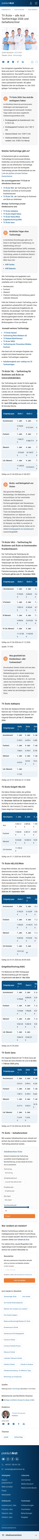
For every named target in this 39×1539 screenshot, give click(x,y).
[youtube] (3, 1459)
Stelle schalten (7, 1487)
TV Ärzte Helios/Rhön (11, 217)
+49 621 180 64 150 (12, 1465)
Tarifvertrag (8, 1169)
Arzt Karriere (25, 1480)
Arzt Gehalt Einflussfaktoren (13, 1303)
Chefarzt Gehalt (9, 1364)
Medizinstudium (27, 1484)
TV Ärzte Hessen (10, 333)
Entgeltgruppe (8, 1187)
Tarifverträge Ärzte (10, 1296)
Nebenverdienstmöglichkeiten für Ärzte (17, 1321)
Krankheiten (25, 1509)
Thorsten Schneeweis (18, 1413)
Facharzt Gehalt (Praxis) (12, 1346)
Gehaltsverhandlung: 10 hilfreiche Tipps (17, 1370)
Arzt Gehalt (26, 1296)
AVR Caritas (9, 265)
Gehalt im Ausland (27, 1364)
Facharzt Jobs (7, 1509)
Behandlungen (26, 1513)
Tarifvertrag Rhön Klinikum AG (15, 336)
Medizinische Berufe (29, 1488)
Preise (4, 1491)
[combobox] (10, 1173)
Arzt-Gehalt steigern (11, 1315)
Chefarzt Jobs (7, 1517)
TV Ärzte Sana (9, 222)
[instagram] (8, 1459)
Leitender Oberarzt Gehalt (13, 1358)
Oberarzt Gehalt (9, 1352)
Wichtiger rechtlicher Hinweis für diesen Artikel (18, 1400)
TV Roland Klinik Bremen (13, 338)
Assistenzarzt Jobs (9, 1505)
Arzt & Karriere (19, 9)
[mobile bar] (36, 3)
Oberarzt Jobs (7, 1513)
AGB (15, 1274)
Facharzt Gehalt (9, 1340)
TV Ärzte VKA (8, 188)
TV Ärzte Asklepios (10, 211)
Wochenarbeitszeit (10, 1205)
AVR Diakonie (10, 268)
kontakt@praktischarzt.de (14, 1469)
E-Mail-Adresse (9, 1266)
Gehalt (10, 55)
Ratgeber (24, 1517)
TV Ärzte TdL (8, 196)
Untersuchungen (27, 1505)
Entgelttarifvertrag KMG (12, 220)
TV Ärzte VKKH (9, 341)
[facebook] (12, 1459)
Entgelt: (8, 1216)
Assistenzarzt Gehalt (11, 1327)
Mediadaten (6, 1495)
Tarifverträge (17, 55)
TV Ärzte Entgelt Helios (12, 214)
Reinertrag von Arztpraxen (13, 1377)
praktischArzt (6, 9)
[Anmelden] (31, 3)
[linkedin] (17, 1459)
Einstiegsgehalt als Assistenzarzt (21, 529)
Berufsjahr (7, 1196)
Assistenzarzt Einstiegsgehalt (14, 1333)
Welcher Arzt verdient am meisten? (16, 1309)
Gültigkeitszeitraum (10, 1178)
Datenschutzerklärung (25, 1274)
